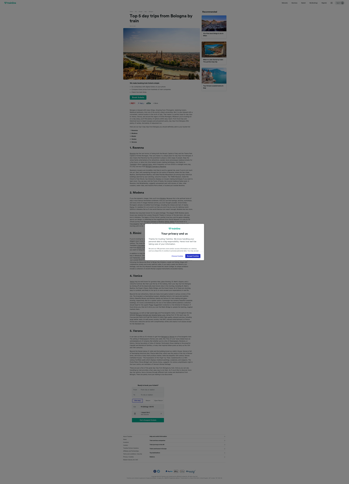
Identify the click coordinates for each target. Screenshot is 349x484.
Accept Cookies (193, 256)
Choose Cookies (177, 256)
